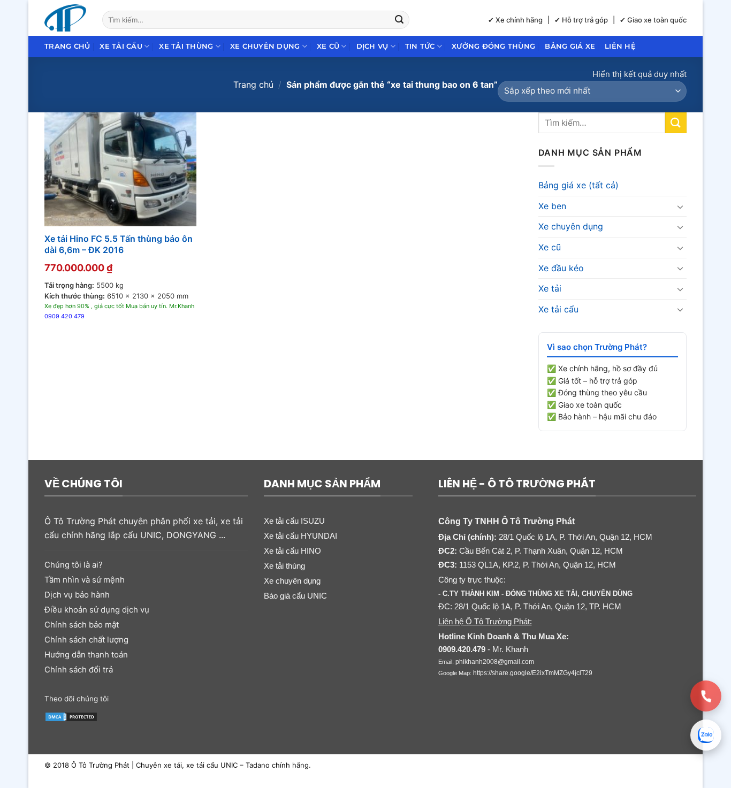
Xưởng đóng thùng (493, 46)
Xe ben (552, 206)
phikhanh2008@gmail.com (494, 661)
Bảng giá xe (570, 46)
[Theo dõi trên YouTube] (201, 697)
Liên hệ (620, 46)
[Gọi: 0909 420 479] (705, 696)
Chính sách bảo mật (81, 624)
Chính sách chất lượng (86, 639)
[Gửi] (400, 20)
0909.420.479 (461, 649)
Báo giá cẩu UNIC (295, 595)
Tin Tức (420, 46)
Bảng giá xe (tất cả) (578, 185)
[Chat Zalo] (705, 735)
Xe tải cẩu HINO (292, 550)
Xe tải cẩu (121, 46)
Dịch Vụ (372, 46)
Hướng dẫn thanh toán (86, 654)
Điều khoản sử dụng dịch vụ (96, 610)
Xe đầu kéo (561, 268)
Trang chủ (67, 46)
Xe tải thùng (186, 46)
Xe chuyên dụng (265, 46)
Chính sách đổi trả (78, 669)
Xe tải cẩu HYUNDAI (300, 535)
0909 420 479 (64, 316)
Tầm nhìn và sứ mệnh (84, 580)
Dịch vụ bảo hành (77, 595)
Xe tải (549, 288)
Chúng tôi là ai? (73, 565)
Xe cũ (328, 46)
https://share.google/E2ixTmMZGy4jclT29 (532, 673)
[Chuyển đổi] (680, 206)
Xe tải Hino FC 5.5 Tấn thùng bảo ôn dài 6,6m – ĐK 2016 (118, 244)
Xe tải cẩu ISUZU (294, 520)
